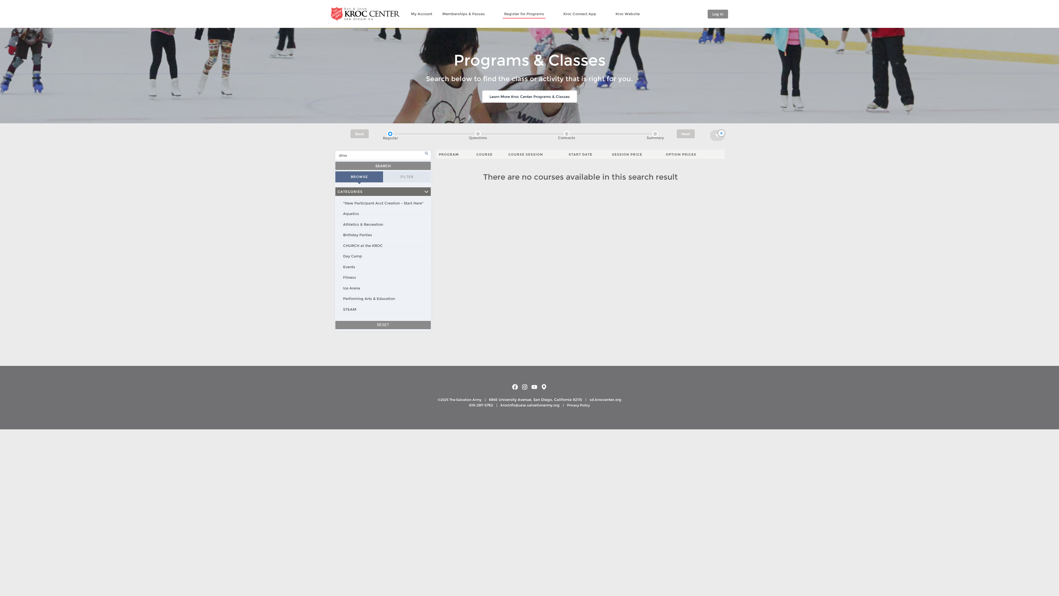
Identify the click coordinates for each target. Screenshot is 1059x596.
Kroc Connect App (579, 14)
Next (685, 134)
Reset (383, 325)
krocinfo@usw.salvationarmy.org (530, 405)
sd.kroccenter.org (605, 399)
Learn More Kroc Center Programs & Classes (530, 96)
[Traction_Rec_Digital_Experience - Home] (365, 14)
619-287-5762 (481, 405)
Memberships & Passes (463, 14)
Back (359, 134)
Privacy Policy (578, 405)
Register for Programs (524, 14)
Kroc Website (628, 14)
